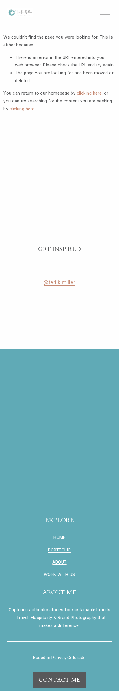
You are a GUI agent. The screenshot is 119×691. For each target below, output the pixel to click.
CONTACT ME (59, 680)
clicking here (89, 93)
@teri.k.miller (59, 282)
